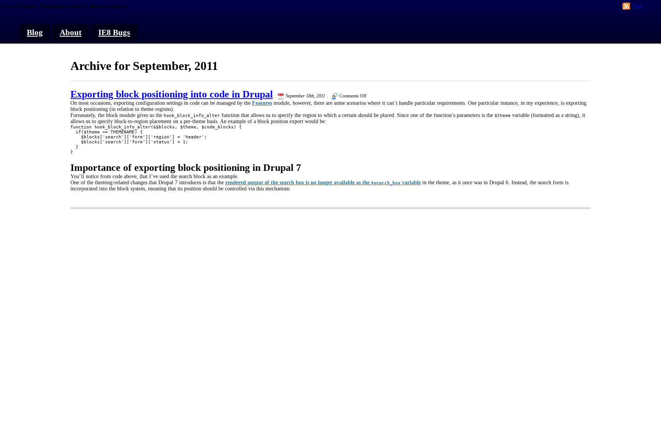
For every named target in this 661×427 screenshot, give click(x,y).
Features (262, 103)
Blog (35, 32)
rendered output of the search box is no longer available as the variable (323, 182)
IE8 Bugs (114, 32)
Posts (638, 6)
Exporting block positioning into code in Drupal (171, 94)
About (70, 32)
